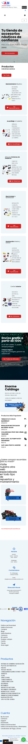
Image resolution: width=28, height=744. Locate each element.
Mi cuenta (4, 637)
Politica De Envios (7, 627)
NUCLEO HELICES (6, 670)
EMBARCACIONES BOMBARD (10, 695)
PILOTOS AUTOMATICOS (8, 666)
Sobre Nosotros (6, 633)
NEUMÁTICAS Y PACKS (8, 691)
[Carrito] (24, 20)
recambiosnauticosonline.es (10, 529)
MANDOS (4, 674)
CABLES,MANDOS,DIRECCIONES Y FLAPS (13, 672)
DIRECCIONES (5, 678)
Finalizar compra (6, 639)
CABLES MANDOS (6, 680)
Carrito (3, 641)
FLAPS (3, 676)
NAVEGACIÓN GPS (7, 697)
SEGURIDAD (4, 684)
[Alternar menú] (5, 15)
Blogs (3, 631)
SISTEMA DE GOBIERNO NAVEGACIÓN (12, 664)
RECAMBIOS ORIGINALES (8, 689)
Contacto (4, 635)
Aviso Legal (4, 645)
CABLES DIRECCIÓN (7, 682)
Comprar (4, 629)
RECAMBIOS (4, 685)
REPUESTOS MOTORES (8, 687)
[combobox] (11, 7)
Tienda (3, 643)
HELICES (3, 668)
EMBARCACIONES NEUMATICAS (10, 693)
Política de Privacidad (8, 625)
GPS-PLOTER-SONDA (7, 699)
